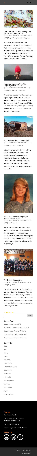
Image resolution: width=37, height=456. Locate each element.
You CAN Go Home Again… (13, 280)
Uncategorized (12, 223)
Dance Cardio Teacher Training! (15, 338)
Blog (9, 38)
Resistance (7, 373)
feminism (7, 360)
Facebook (20, 437)
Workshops (8, 387)
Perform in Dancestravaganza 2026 (16, 328)
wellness (7, 384)
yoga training (8, 394)
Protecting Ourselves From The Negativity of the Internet (15, 85)
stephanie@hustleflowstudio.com (15, 428)
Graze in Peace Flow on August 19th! (16, 140)
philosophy (15, 38)
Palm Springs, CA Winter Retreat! (15, 334)
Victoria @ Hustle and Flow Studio (16, 35)
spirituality (22, 38)
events (14, 145)
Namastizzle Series (10, 367)
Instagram (13, 437)
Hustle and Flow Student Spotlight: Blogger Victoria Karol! (16, 217)
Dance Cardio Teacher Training (15, 331)
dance (14, 285)
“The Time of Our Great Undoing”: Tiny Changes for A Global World (17, 32)
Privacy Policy (26, 453)
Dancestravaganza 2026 (12, 324)
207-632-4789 (14, 424)
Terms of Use (26, 450)
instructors (8, 363)
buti (5, 349)
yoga (27, 38)
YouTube (6, 437)
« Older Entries (9, 312)
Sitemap (17, 450)
